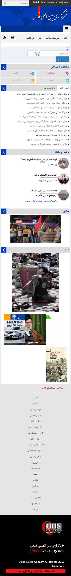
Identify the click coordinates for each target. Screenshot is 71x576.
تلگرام (15, 73)
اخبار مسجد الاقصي (35, 450)
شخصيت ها (35, 468)
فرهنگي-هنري (35, 409)
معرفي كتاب (35, 509)
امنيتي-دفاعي (35, 415)
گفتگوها (35, 492)
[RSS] (5, 37)
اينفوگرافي (35, 486)
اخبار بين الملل (35, 421)
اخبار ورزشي (35, 462)
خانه (65, 38)
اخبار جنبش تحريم (35, 433)
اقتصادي (35, 403)
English (36, 2)
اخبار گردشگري (35, 456)
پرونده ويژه (35, 503)
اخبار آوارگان (35, 439)
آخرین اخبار (63, 88)
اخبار (36, 397)
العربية (43, 2)
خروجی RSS (36, 54)
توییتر (51, 80)
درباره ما (59, 2)
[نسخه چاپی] (13, 37)
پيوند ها (65, 2)
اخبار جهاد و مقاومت (35, 444)
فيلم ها (35, 480)
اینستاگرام (51, 73)
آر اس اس (16, 80)
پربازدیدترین (49, 88)
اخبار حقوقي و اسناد (36, 427)
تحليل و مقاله (35, 497)
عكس (36, 474)
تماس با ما (50, 2)
